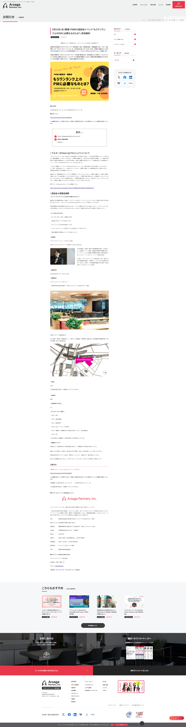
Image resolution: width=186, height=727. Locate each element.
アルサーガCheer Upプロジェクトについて (68, 136)
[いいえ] (184, 724)
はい (112, 724)
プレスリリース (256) (119, 44)
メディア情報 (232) (118, 39)
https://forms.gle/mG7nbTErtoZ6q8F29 (61, 117)
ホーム (144, 20)
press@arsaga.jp (59, 566)
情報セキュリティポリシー (124, 705)
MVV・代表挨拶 (75, 685)
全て (115, 34)
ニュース (105, 687)
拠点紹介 (73, 701)
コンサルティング (89, 685)
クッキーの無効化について (121, 724)
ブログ (104, 690)
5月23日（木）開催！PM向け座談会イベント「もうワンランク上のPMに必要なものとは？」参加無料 (165, 20)
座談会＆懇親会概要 (62, 139)
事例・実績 (105, 685)
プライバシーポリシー (112, 705)
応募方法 (60, 142)
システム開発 (88, 687)
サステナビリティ (75, 696)
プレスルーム (74, 693)
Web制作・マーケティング (91, 690)
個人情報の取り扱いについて (138, 705)
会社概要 (73, 690)
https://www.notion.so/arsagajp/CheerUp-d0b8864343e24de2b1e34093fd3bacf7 (72, 188)
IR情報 (73, 699)
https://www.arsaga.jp (64, 549)
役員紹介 (73, 687)
